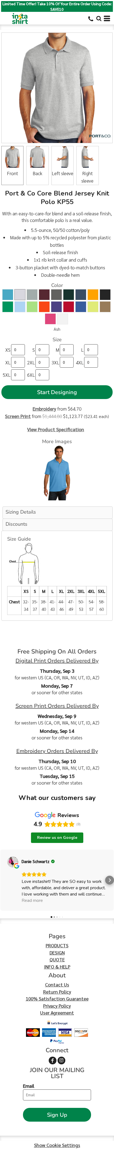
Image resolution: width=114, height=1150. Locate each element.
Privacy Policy (57, 1006)
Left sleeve (62, 173)
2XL (31, 362)
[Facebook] (52, 1060)
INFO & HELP (57, 967)
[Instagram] (61, 1060)
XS (8, 350)
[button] (99, 18)
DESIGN (57, 953)
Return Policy (57, 992)
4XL (80, 362)
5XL (7, 375)
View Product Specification (55, 429)
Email (28, 1086)
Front (12, 173)
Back (37, 173)
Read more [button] (32, 900)
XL (8, 362)
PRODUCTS (57, 945)
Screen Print (18, 416)
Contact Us (57, 984)
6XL (31, 375)
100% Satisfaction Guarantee (57, 999)
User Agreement (57, 1013)
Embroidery (44, 409)
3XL (55, 362)
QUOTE (57, 959)
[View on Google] (12, 861)
